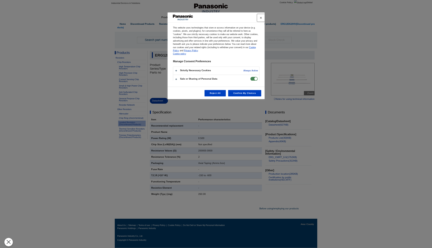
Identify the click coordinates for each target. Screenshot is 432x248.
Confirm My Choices (244, 93)
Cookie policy (179, 53)
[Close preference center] (261, 18)
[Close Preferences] (8, 242)
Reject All (215, 93)
